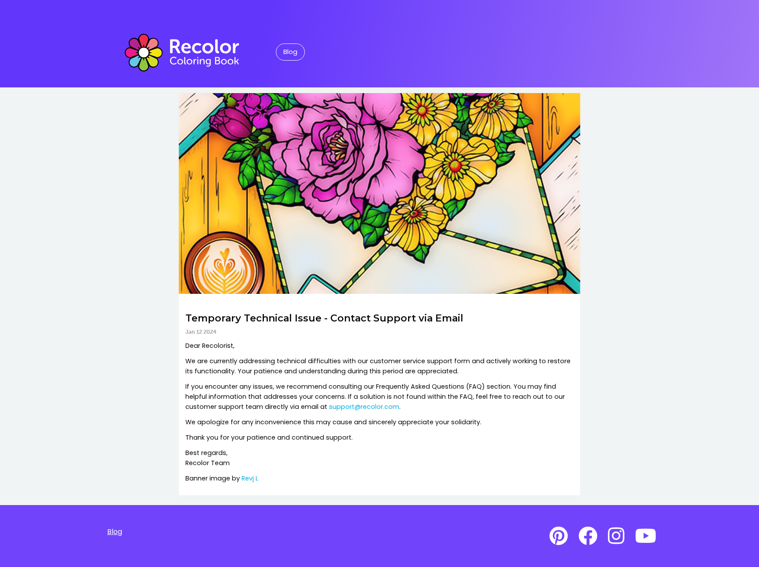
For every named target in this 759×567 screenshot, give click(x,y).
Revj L (250, 478)
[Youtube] (645, 536)
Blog (290, 51)
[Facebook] (587, 536)
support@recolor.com (364, 406)
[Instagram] (616, 536)
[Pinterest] (558, 536)
